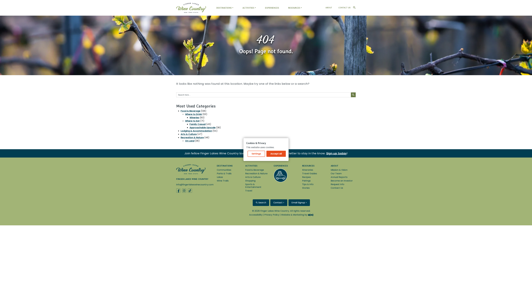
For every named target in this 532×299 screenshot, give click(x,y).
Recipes (306, 177)
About (328, 8)
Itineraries (307, 170)
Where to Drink (193, 114)
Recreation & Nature (192, 137)
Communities (224, 170)
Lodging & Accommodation (196, 130)
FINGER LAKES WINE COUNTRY (192, 179)
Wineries (194, 117)
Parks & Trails (224, 173)
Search (262, 202)
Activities (248, 8)
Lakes (220, 177)
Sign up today (336, 153)
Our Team (336, 173)
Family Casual (198, 124)
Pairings (306, 180)
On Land (189, 140)
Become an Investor (342, 180)
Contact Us (344, 8)
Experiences (272, 8)
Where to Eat (192, 121)
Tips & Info (308, 184)
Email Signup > (299, 202)
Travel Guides (309, 173)
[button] (354, 6)
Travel (248, 190)
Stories (306, 188)
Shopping (250, 180)
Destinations (224, 8)
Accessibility (256, 214)
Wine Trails (223, 180)
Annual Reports (339, 177)
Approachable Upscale (203, 127)
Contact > (278, 202)
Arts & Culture (189, 134)
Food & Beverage (190, 111)
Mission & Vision (339, 170)
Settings (256, 153)
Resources (294, 8)
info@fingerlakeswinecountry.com (194, 184)
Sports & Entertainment (253, 186)
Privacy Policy (271, 214)
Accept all (276, 153)
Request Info (337, 184)
